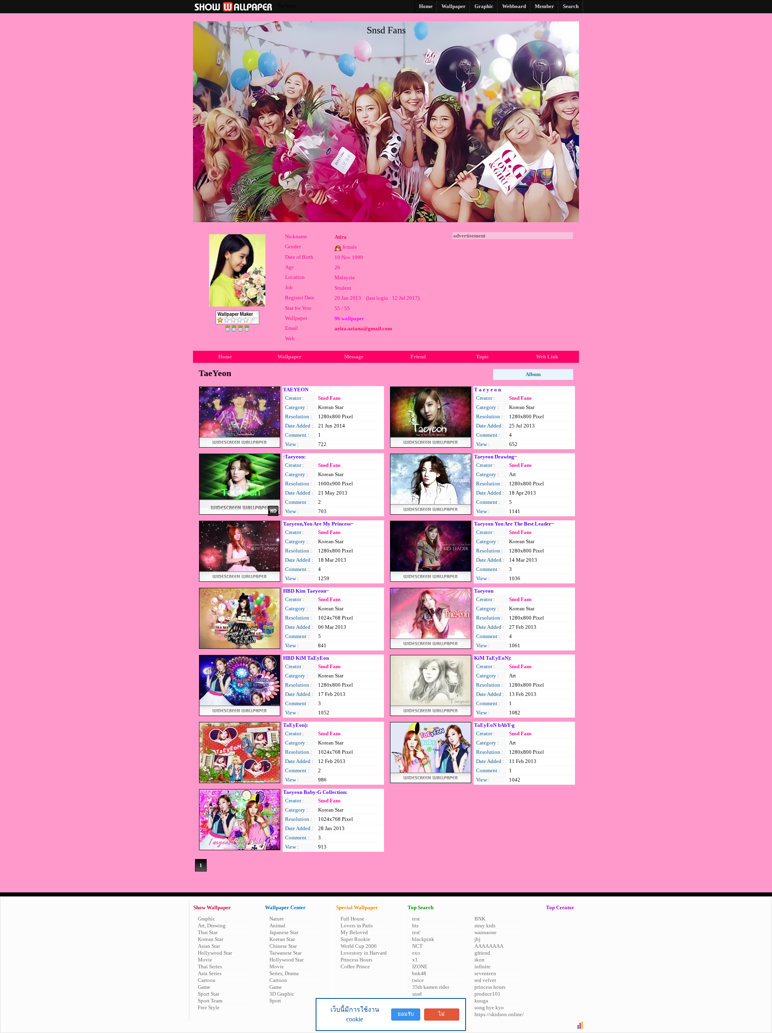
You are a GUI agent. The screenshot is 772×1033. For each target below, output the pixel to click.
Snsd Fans (329, 398)
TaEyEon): (295, 725)
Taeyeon (483, 591)
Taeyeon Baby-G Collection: (315, 792)
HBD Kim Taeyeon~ (306, 591)
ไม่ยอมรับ (441, 1016)
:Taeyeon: (294, 457)
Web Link (547, 357)
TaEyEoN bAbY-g (494, 725)
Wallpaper (289, 357)
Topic (482, 357)
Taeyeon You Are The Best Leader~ (514, 524)
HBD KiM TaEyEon (306, 658)
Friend (418, 357)
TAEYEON (295, 390)
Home (225, 357)
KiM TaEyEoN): (492, 658)
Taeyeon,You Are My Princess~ (318, 524)
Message (353, 357)
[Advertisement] (512, 289)
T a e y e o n (487, 390)
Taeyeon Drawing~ (495, 457)
